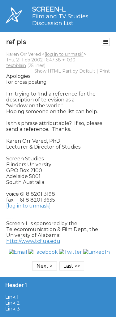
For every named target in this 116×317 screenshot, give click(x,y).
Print (104, 71)
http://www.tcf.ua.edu (33, 241)
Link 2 (12, 303)
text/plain (16, 65)
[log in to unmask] (64, 54)
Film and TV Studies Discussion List (60, 20)
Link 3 (12, 309)
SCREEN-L (49, 9)
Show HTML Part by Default (64, 71)
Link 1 (12, 297)
